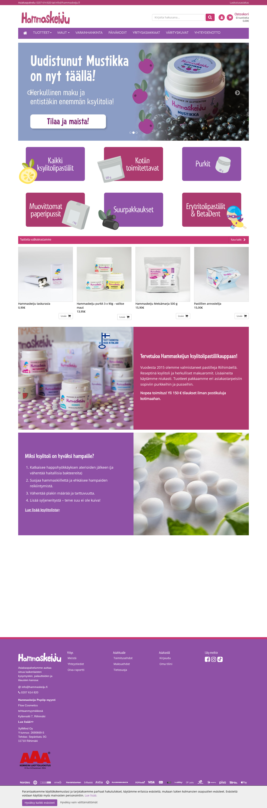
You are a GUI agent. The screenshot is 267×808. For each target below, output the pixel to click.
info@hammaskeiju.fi (67, 2)
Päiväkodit (117, 32)
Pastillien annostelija (207, 303)
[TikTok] (220, 659)
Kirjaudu (165, 658)
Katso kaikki (236, 240)
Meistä (72, 658)
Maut (62, 32)
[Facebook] (207, 659)
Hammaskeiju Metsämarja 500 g (156, 303)
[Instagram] (213, 659)
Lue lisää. (91, 795)
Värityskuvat (177, 32)
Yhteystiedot (76, 664)
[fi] (138, 17)
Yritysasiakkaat (146, 32)
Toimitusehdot (123, 658)
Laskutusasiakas (239, 2)
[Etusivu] (25, 33)
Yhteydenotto (207, 32)
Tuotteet (41, 32)
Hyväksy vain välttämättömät (79, 802)
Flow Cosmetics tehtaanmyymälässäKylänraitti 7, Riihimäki (37, 710)
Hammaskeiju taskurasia (34, 303)
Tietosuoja (120, 670)
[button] (35, 92)
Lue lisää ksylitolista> (42, 509)
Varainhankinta (89, 32)
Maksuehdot (122, 664)
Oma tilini (165, 664)
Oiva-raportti (76, 670)
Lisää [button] (64, 316)
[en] (145, 17)
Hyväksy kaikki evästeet (40, 802)
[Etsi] (210, 17)
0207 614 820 (43, 2)
